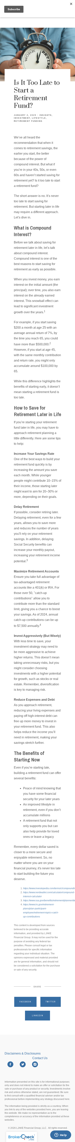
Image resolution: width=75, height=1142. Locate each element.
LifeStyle (39, 118)
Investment (22, 118)
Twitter (51, 1002)
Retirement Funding (28, 121)
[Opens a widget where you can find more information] (60, 1135)
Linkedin (37, 1015)
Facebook (25, 1002)
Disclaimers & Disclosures (23, 1053)
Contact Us (40, 1058)
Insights (45, 115)
